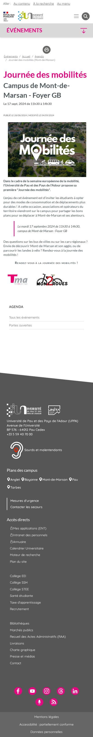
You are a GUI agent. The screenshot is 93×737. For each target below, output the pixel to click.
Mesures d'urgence (24, 501)
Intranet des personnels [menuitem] (30, 535)
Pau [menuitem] (75, 480)
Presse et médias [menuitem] (22, 656)
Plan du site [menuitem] (18, 562)
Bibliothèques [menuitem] (19, 623)
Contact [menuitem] (15, 663)
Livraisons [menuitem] (17, 643)
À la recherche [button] (43, 4)
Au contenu (22, 4)
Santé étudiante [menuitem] (21, 596)
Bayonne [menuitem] (31, 480)
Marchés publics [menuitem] (21, 630)
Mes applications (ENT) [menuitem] (29, 528)
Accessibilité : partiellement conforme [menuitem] (46, 724)
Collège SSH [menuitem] (19, 582)
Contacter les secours (26, 507)
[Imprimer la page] (47, 49)
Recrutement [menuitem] (19, 609)
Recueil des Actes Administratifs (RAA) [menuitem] (38, 637)
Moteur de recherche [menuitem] (25, 555)
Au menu (63, 4)
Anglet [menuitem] (15, 480)
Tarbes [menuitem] (15, 487)
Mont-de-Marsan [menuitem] (54, 480)
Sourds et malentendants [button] (42, 450)
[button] (80, 30)
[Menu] (76, 16)
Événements (11, 56)
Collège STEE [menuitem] (19, 589)
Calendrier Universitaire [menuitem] (27, 548)
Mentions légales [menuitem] (46, 717)
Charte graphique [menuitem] (22, 650)
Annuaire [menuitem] (19, 542)
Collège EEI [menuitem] (18, 576)
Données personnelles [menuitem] (46, 732)
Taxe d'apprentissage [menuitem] (25, 602)
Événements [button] (24, 30)
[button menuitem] (86, 16)
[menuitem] (46, 317)
